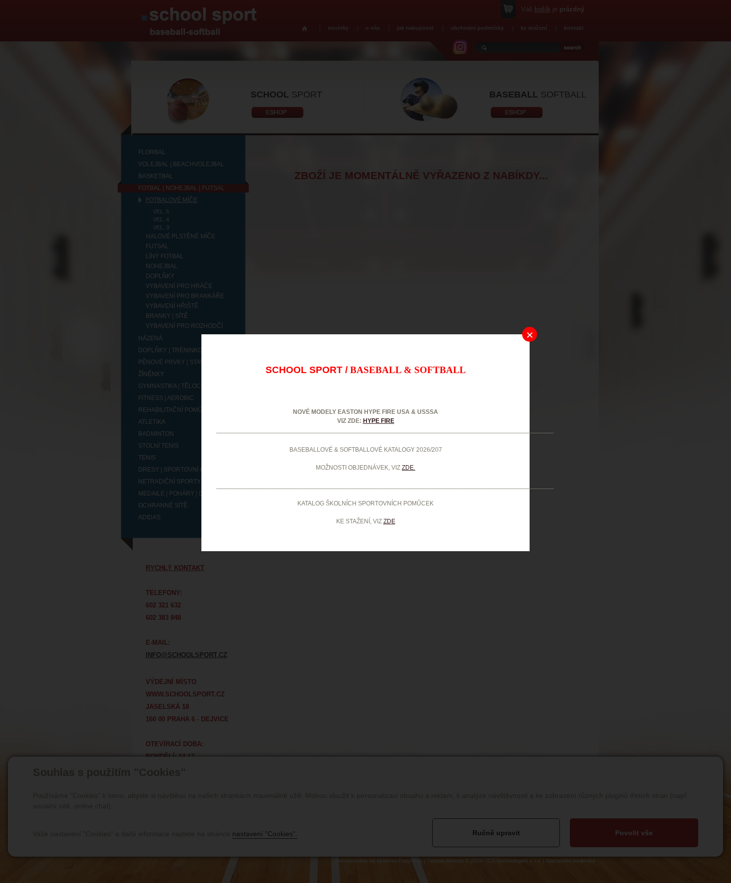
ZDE (389, 521)
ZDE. (408, 467)
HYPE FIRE (378, 420)
